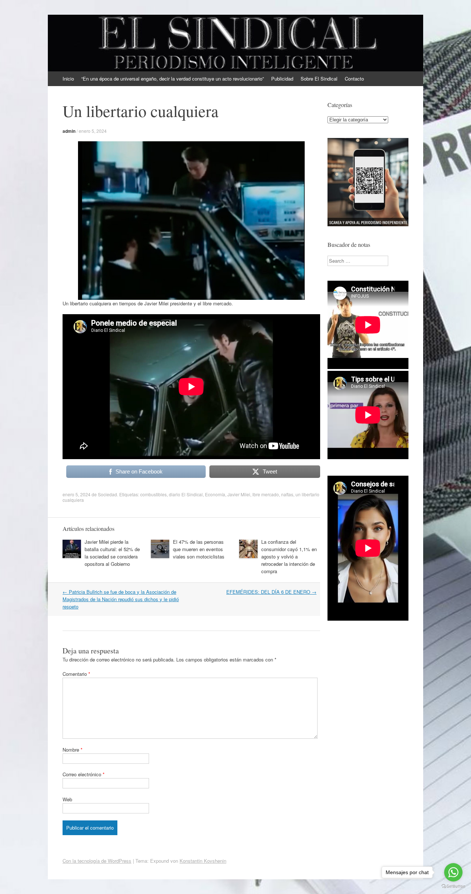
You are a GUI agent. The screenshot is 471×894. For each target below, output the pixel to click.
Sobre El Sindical (319, 78)
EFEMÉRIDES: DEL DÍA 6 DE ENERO (271, 591)
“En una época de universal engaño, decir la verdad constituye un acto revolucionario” (172, 78)
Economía (215, 494)
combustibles (153, 494)
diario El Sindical (186, 494)
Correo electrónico (84, 774)
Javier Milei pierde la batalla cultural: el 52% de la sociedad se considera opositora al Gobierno (112, 552)
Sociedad (107, 494)
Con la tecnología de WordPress (97, 860)
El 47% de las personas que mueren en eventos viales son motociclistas (198, 549)
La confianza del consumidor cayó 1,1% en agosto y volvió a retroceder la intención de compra (289, 556)
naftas (287, 494)
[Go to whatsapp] (453, 872)
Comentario (76, 673)
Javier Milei (238, 494)
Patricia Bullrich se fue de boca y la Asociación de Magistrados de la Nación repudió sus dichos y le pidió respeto (121, 599)
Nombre (72, 749)
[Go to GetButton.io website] (453, 886)
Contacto (354, 78)
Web (67, 799)
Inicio (68, 78)
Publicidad (282, 78)
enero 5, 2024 (93, 131)
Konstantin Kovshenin (203, 860)
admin (69, 131)
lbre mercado (265, 494)
